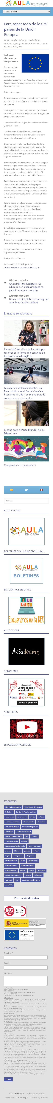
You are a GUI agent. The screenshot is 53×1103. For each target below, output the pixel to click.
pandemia (41, 870)
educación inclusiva (24, 831)
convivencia (9, 817)
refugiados (38, 875)
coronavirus (22, 817)
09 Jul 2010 (21, 40)
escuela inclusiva (11, 841)
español (8, 43)
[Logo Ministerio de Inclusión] (25, 928)
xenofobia (9, 885)
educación (9, 831)
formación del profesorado (15, 846)
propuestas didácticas (29, 43)
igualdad (27, 851)
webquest (17, 46)
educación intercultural (13, 836)
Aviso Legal (23, 1097)
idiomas (17, 851)
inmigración (18, 856)
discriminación (28, 822)
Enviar (8, 1079)
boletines (8, 812)
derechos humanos (12, 822)
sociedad (8, 880)
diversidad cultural (12, 827)
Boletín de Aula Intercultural (26, 812)
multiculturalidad (11, 865)
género (8, 851)
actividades (34, 40)
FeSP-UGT (19, 1093)
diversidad (41, 822)
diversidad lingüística (30, 827)
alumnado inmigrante (13, 807)
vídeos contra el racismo (31, 880)
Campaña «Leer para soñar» (20, 465)
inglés (15, 43)
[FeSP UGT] (15, 916)
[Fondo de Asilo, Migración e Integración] (19, 940)
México (22, 870)
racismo (28, 875)
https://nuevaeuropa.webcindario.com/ (22, 267)
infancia (36, 851)
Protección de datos (26, 898)
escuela (34, 836)
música (31, 870)
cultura (32, 817)
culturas (41, 817)
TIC (17, 880)
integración (30, 856)
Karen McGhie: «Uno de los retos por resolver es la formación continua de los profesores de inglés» (24, 353)
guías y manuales (34, 846)
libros (23, 861)
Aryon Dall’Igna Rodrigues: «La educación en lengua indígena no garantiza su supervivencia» (26, 287)
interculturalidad (11, 861)
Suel (44, 1097)
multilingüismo (10, 870)
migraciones (33, 861)
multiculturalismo (27, 865)
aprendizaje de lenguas (33, 807)
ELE (27, 836)
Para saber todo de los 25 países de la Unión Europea (25, 29)
